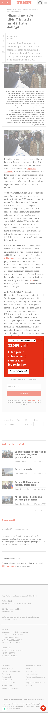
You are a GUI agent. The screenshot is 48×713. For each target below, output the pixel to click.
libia (20, 424)
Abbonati (5, 2)
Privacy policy (7, 677)
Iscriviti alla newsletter (11, 671)
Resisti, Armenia (23, 469)
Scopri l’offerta (16, 371)
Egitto (27, 420)
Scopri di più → (39, 511)
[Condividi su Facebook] (3, 35)
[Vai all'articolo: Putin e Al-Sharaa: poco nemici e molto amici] (7, 486)
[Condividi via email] (3, 51)
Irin (32, 280)
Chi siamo (6, 666)
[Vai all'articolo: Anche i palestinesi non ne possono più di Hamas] (7, 501)
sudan (6, 428)
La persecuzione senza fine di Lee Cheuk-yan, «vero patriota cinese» (30, 455)
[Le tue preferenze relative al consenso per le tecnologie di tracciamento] (4, 709)
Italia (12, 424)
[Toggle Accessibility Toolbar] (43, 708)
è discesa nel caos (12, 258)
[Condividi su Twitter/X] (3, 41)
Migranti (28, 424)
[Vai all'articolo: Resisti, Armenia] (7, 472)
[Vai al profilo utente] (40, 2)
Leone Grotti (20, 462)
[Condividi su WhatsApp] (3, 46)
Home (9, 9)
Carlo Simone (21, 474)
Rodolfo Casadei (22, 489)
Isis (5, 424)
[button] (3, 56)
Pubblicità (6, 674)
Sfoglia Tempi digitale (10, 688)
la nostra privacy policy (33, 400)
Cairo (19, 420)
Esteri (14, 9)
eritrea (35, 420)
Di (12, 36)
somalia (38, 424)
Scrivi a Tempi (7, 669)
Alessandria (8, 420)
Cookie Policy (7, 680)
